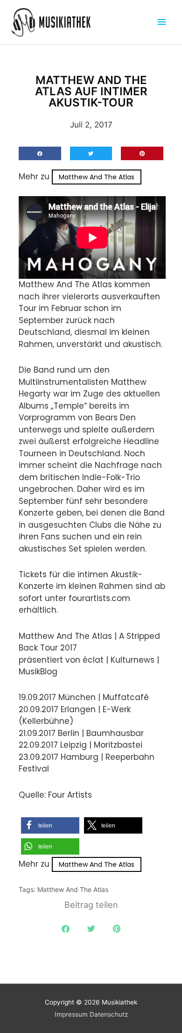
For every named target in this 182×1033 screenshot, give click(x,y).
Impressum (71, 1014)
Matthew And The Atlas (96, 177)
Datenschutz (109, 1014)
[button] (40, 153)
